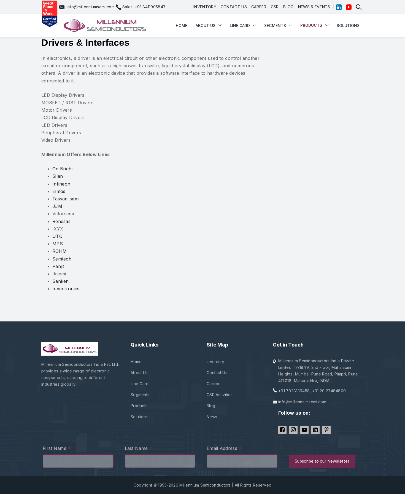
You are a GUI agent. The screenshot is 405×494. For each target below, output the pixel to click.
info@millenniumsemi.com (91, 6)
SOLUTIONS (348, 25)
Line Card (140, 383)
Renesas (61, 221)
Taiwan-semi (65, 199)
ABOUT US (205, 25)
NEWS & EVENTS (314, 6)
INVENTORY (204, 6)
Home (136, 361)
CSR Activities (220, 394)
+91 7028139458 (294, 390)
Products (139, 405)
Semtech (61, 259)
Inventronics (66, 288)
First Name (57, 449)
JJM (57, 206)
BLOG (288, 6)
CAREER (258, 6)
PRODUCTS (311, 25)
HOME (181, 9)
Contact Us (217, 372)
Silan (57, 176)
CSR (275, 6)
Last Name (139, 449)
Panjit (58, 266)
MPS (57, 243)
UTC (57, 236)
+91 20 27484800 (329, 390)
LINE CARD (240, 25)
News (212, 416)
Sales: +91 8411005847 (144, 6)
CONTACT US (234, 6)
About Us (139, 372)
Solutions (139, 416)
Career (213, 383)
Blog (211, 405)
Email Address (224, 449)
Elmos (59, 191)
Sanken (60, 281)
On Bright (62, 168)
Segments (275, 25)
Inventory (216, 361)
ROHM (59, 251)
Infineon (61, 184)
